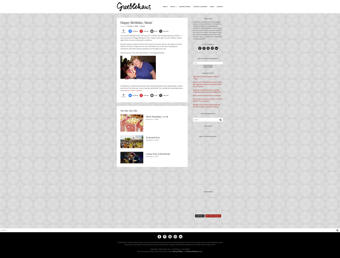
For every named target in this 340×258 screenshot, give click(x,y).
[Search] (220, 120)
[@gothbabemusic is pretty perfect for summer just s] (197, 204)
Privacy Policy (178, 251)
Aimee (143, 26)
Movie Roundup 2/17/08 (157, 116)
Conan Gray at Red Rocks (158, 153)
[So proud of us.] (131, 141)
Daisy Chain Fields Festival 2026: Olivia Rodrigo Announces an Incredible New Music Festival (207, 84)
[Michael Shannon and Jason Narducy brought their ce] (197, 210)
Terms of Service (192, 251)
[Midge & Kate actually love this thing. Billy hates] (197, 197)
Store (212, 6)
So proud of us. (153, 137)
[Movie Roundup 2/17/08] (131, 123)
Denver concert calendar (133, 90)
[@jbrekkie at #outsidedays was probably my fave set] (218, 204)
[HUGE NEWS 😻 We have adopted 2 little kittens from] (218, 197)
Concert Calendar (200, 6)
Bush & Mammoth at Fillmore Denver (207, 95)
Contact (220, 6)
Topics (172, 6)
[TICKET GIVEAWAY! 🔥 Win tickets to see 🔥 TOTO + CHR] (208, 204)
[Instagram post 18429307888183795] (208, 197)
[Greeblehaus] (134, 6)
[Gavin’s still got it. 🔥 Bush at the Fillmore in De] (218, 210)
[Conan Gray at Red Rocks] (131, 157)
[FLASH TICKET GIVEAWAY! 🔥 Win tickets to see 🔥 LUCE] (208, 210)
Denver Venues (185, 6)
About (165, 6)
